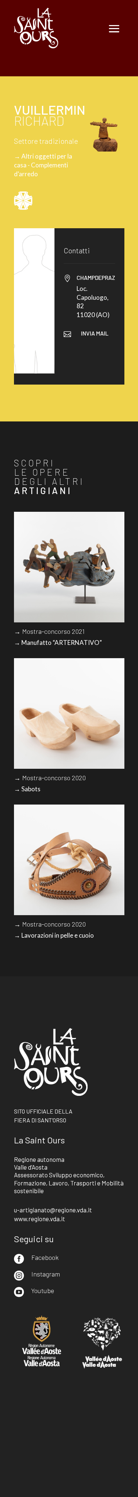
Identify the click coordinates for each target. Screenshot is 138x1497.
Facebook (45, 1257)
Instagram (45, 1274)
